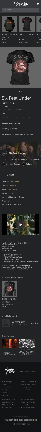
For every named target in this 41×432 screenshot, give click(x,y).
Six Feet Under (13, 182)
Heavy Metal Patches (9, 399)
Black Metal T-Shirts (28, 399)
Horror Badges (26, 387)
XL (17, 118)
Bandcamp (5, 395)
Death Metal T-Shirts (28, 402)
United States (33, 159)
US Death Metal (7, 407)
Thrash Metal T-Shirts (28, 407)
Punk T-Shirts (25, 405)
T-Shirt (11, 193)
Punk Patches (25, 390)
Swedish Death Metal (28, 384)
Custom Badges (7, 382)
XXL (23, 118)
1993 (11, 159)
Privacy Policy (6, 387)
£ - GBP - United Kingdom (27, 371)
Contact (4, 384)
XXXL (29, 118)
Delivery (4, 390)
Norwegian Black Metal (29, 382)
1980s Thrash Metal (8, 405)
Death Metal (12, 189)
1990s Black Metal (8, 402)
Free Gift (20, 134)
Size (3, 114)
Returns (4, 392)
